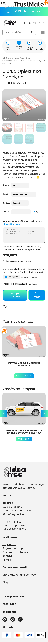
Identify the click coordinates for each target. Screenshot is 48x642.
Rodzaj (6, 203)
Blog (5, 582)
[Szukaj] (32, 32)
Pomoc (6, 560)
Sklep (22, 58)
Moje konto (9, 544)
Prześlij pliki (13, 277)
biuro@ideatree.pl (12, 224)
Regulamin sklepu (13, 548)
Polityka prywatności (15, 552)
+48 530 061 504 (16, 529)
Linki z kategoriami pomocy (19, 574)
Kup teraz (37, 295)
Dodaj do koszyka (15, 295)
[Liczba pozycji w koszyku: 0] (44, 22)
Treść (6, 211)
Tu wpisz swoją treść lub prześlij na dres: (23, 222)
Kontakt (7, 556)
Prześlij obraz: (9, 284)
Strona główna (12, 58)
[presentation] (3, 413)
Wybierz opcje (24, 439)
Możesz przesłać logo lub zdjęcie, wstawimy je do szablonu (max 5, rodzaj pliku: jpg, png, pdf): (24, 270)
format (6, 185)
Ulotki (16, 60)
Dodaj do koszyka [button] (24, 375)
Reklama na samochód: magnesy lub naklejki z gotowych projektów (24, 431)
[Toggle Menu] (43, 32)
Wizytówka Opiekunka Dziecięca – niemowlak (24, 364)
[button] (5, 307)
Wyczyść (39, 212)
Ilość (5, 194)
